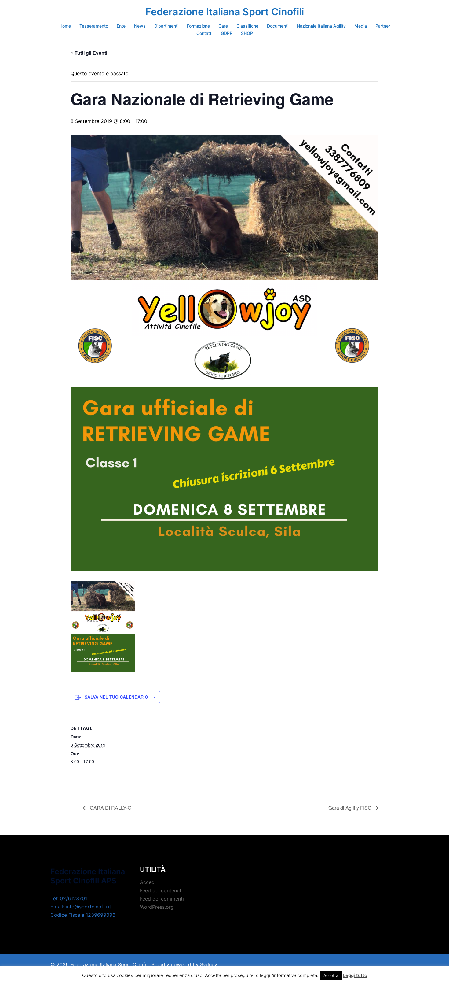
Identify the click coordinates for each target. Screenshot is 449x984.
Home (65, 25)
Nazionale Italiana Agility (321, 25)
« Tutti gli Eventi (89, 52)
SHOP (247, 33)
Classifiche (247, 25)
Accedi (148, 882)
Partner (382, 25)
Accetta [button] (330, 975)
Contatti (204, 33)
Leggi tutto (355, 975)
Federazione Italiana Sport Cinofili (224, 12)
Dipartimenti (166, 25)
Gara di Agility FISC (350, 807)
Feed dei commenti (162, 899)
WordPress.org (157, 907)
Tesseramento (93, 25)
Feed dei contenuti (161, 890)
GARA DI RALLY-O (110, 807)
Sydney (208, 964)
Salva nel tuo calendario (116, 697)
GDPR (226, 33)
